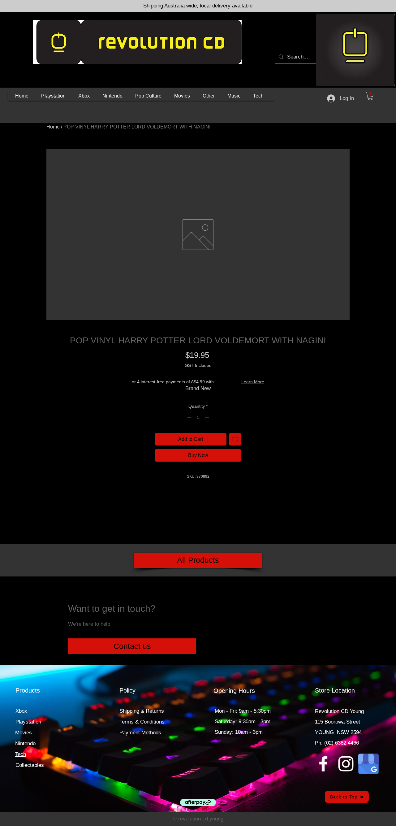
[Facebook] (323, 764)
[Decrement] (188, 417)
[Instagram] (346, 764)
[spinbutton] (198, 417)
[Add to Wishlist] (235, 439)
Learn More (252, 381)
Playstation (28, 722)
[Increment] (207, 417)
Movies (23, 733)
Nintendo (25, 743)
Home (53, 126)
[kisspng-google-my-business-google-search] (368, 764)
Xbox (21, 711)
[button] (53, 96)
